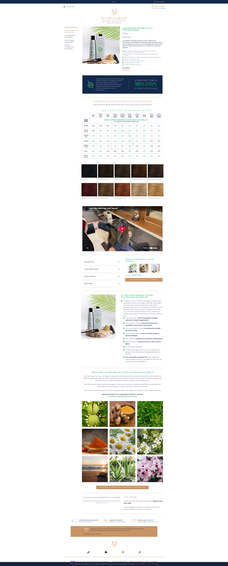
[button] (101, 262)
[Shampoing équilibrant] (143, 268)
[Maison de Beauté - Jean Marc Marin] (114, 16)
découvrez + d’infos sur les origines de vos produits (122, 487)
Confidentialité (139, 564)
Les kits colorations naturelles (69, 46)
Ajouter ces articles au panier (144, 280)
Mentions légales (136, 561)
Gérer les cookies (150, 564)
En (115, 1)
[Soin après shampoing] (155, 268)
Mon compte (160, 1)
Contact (154, 561)
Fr (112, 1)
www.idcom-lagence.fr (100, 561)
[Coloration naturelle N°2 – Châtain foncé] (132, 268)
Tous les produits (71, 27)
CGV (146, 561)
